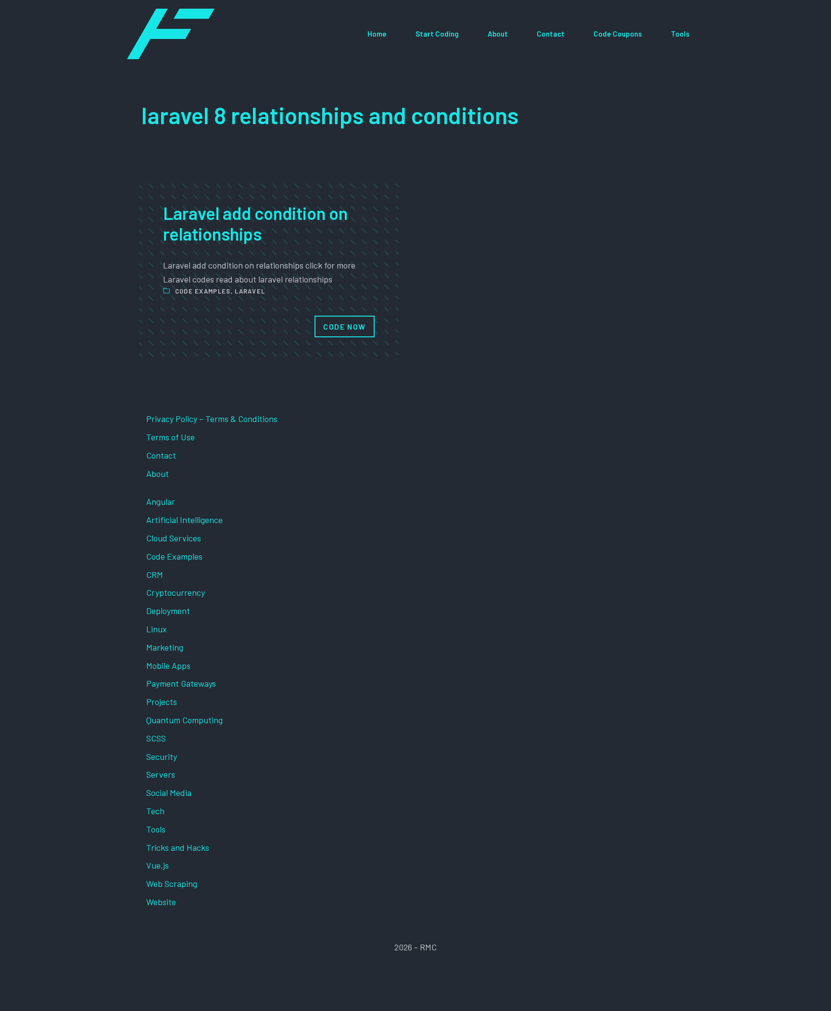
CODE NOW (344, 326)
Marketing (164, 647)
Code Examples (203, 291)
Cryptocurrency (175, 592)
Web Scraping (171, 883)
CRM (154, 574)
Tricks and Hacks (177, 847)
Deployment (168, 610)
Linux (156, 629)
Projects (161, 701)
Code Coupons (617, 33)
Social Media (168, 792)
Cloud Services (173, 538)
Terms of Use (170, 437)
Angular (160, 501)
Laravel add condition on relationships (255, 223)
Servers (160, 774)
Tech (155, 811)
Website (161, 901)
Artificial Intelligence (184, 519)
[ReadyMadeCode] (170, 34)
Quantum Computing (184, 720)
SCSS (156, 738)
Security (161, 756)
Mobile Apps (168, 665)
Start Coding (437, 33)
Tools (680, 33)
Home (377, 33)
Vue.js (157, 865)
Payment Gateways (181, 683)
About (498, 33)
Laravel (250, 291)
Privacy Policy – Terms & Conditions (211, 418)
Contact (551, 33)
